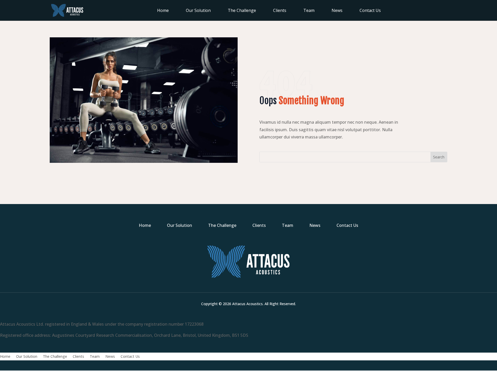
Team (309, 11)
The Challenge (242, 11)
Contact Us (370, 11)
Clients (279, 11)
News (337, 11)
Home (163, 11)
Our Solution (198, 11)
